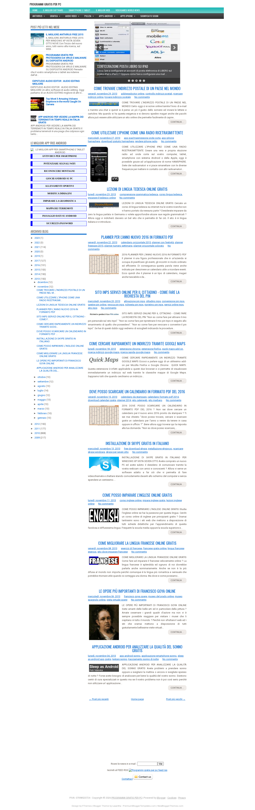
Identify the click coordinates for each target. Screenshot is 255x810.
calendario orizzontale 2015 (136, 242)
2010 (37, 433)
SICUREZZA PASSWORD (59, 223)
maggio (42, 399)
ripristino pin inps (153, 304)
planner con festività (163, 242)
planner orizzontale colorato (148, 245)
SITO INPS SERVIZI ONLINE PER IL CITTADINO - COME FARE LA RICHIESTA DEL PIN (137, 294)
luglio (41, 390)
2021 (37, 247)
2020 (37, 251)
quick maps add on (172, 348)
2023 (37, 237)
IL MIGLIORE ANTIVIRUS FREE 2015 (64, 34)
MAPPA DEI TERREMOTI (59, 208)
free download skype (135, 448)
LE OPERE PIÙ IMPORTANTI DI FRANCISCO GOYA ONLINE (137, 591)
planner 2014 (124, 400)
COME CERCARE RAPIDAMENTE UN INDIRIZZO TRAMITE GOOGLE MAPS (137, 343)
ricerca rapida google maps (135, 352)
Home (35, 10)
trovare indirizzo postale (118, 97)
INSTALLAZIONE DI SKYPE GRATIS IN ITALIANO (137, 443)
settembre (43, 381)
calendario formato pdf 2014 (163, 396)
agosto (42, 386)
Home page (137, 699)
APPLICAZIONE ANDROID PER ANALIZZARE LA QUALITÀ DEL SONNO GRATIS (137, 648)
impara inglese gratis (154, 500)
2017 (37, 260)
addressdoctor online (132, 93)
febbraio (42, 413)
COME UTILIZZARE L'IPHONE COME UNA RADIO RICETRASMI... (58, 299)
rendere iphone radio (146, 141)
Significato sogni (149, 16)
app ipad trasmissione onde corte (142, 138)
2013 (37, 278)
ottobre (42, 377)
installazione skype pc (160, 448)
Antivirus (38, 16)
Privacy (182, 797)
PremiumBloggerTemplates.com (139, 806)
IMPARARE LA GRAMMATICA (59, 201)
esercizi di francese (131, 548)
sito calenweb (139, 400)
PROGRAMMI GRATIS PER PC (45, 4)
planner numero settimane (118, 245)
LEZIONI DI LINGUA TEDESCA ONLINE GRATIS (61, 304)
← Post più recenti (99, 699)
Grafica (55, 16)
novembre (43, 286)
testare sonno (119, 659)
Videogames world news (128, 10)
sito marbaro (155, 400)
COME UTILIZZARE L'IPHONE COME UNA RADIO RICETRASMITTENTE (137, 133)
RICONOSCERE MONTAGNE (59, 171)
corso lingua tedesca (170, 194)
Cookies (171, 797)
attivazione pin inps (134, 301)
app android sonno (130, 655)
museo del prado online (161, 596)
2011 (37, 428)
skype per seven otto (117, 452)
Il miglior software (53, 10)
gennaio (42, 417)
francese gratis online (155, 548)
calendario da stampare (134, 396)
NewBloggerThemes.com (170, 806)
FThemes (87, 806)
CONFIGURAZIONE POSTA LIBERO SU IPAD (122, 66)
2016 (37, 265)
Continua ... (177, 122)
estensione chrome (130, 348)
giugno (42, 395)
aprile (41, 404)
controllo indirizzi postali (158, 93)
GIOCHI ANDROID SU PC (59, 178)
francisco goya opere (135, 596)
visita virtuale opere (117, 599)
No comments (142, 97)
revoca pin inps (116, 304)
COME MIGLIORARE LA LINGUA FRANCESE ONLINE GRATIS (137, 543)
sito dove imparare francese (112, 551)
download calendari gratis (102, 400)
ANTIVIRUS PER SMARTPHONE (59, 156)
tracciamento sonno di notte (143, 659)
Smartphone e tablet (79, 10)
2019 (37, 256)
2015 (37, 269)
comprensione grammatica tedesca (139, 194)
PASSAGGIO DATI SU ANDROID (59, 216)
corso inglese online (131, 500)
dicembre (43, 282)
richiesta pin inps (134, 304)
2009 (37, 437)
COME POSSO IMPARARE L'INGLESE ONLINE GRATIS (137, 495)
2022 (37, 242)
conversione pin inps (173, 301)
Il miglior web (103, 10)
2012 (37, 424)
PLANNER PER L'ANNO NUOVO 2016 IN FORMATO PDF (137, 237)
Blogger (161, 797)
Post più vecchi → (175, 699)
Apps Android (107, 16)
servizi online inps (174, 304)
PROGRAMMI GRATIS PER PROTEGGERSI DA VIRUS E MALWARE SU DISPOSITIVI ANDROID (66, 58)
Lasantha (116, 806)
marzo (41, 408)
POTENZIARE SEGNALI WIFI (59, 163)
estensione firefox (151, 348)
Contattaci (127, 778)
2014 (37, 274)
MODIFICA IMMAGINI (59, 193)
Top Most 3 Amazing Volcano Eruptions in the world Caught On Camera (63, 101)
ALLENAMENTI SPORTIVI (59, 186)
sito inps (92, 308)
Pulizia (89, 16)
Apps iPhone (127, 16)
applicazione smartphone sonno (159, 655)
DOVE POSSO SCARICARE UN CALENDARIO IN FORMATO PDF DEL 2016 (137, 391)
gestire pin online (97, 304)
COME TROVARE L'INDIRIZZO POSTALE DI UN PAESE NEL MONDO (137, 88)
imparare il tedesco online (102, 197)
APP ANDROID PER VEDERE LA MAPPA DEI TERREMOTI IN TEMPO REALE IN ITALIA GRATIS (60, 119)
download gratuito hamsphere (117, 141)
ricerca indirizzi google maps (103, 352)
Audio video (72, 16)
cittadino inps (153, 301)
